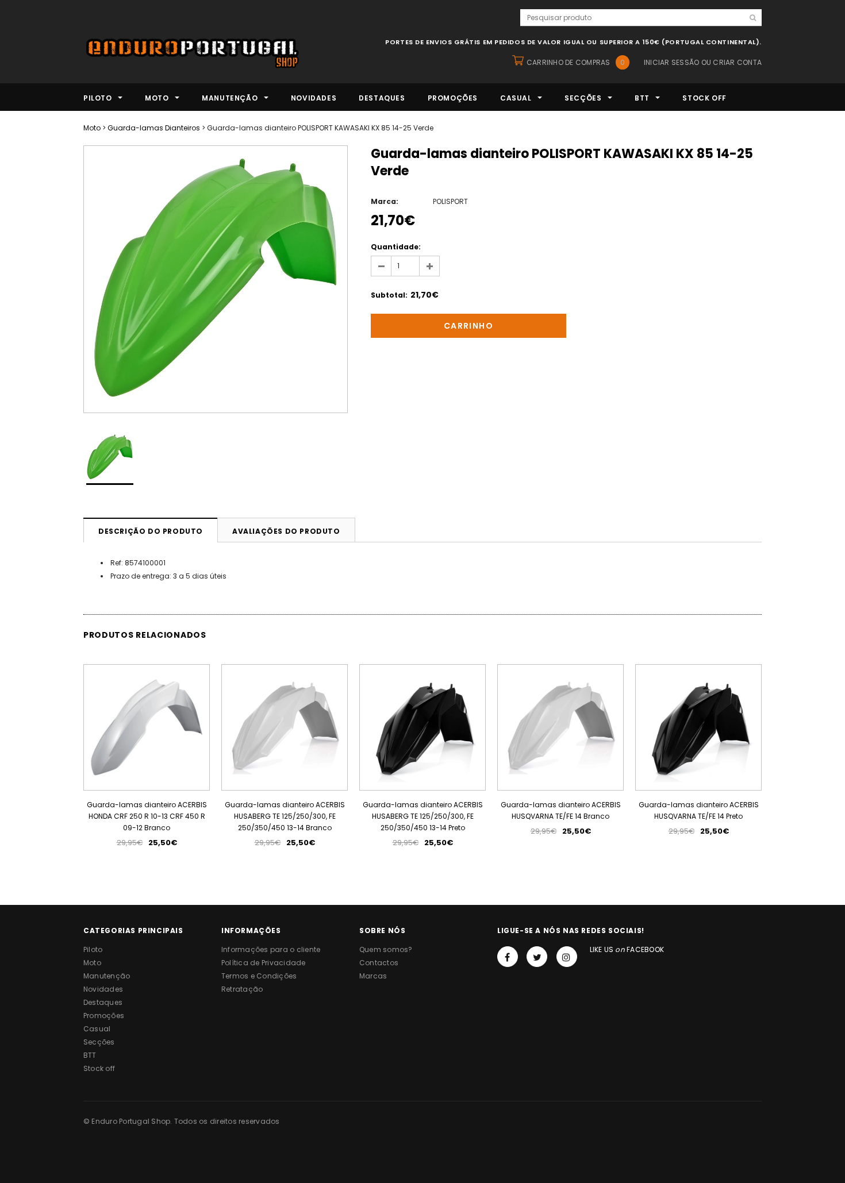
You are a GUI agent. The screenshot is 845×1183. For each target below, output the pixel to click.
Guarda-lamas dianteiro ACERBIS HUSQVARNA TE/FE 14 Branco (561, 810)
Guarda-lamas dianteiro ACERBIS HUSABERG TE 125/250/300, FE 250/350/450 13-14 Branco (285, 816)
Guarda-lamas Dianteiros (153, 128)
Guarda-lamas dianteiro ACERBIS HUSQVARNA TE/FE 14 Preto (699, 810)
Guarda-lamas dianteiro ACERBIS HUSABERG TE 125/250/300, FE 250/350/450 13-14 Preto (423, 816)
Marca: (384, 201)
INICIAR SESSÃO (671, 62)
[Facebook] (507, 956)
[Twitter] (537, 956)
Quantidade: (396, 247)
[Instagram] (566, 956)
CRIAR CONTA (737, 62)
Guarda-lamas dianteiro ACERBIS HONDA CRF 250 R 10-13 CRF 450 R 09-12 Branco (147, 816)
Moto (92, 128)
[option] (215, 279)
